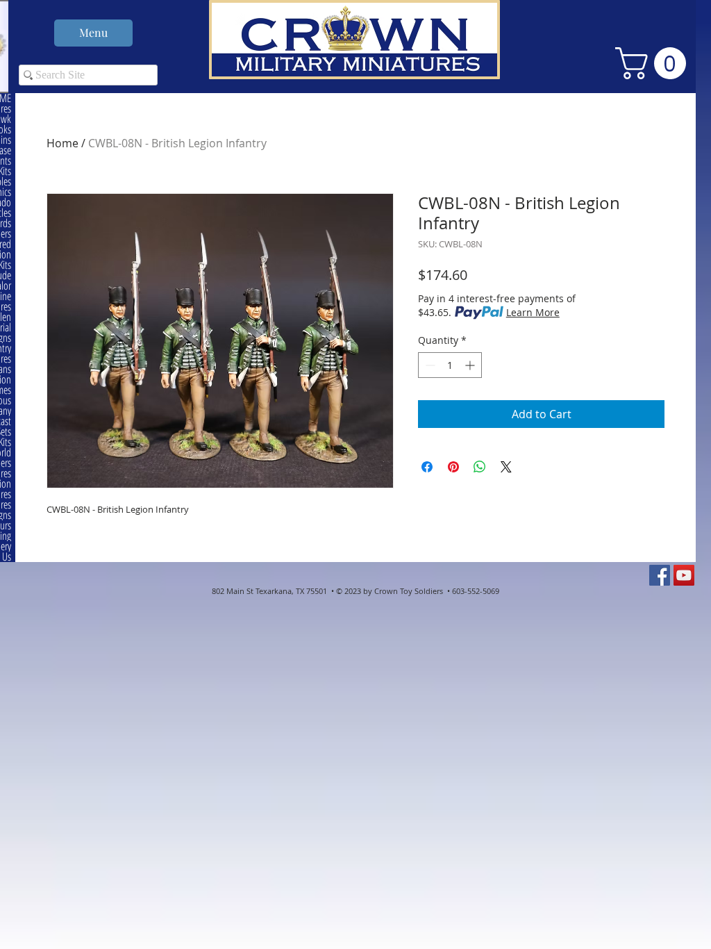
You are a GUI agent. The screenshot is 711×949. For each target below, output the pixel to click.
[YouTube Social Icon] (684, 575)
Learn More (533, 312)
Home (62, 143)
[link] (654, 63)
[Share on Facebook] (427, 467)
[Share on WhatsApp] (479, 467)
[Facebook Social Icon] (659, 575)
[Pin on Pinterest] (453, 467)
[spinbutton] (449, 365)
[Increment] (471, 365)
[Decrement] (428, 365)
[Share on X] (506, 467)
